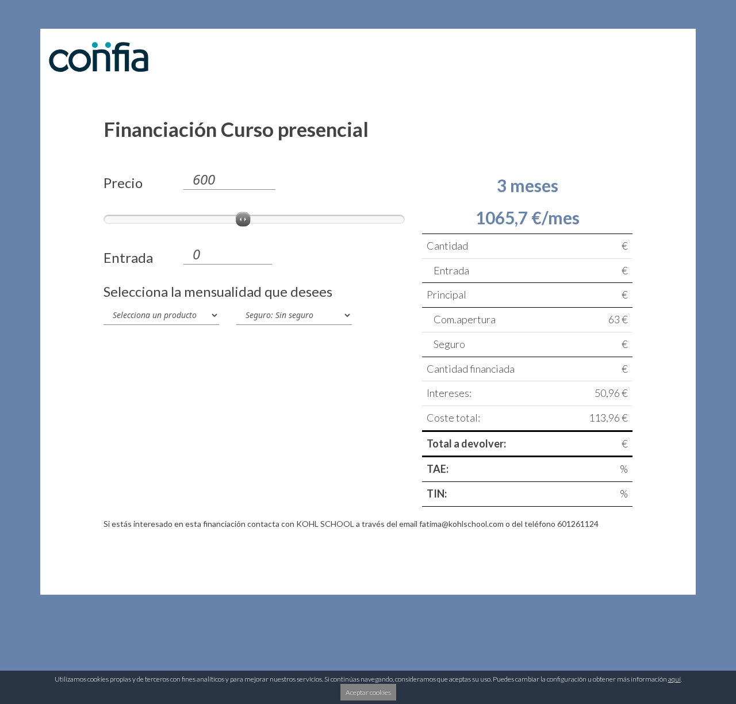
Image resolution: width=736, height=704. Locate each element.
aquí (674, 679)
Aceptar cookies (368, 692)
